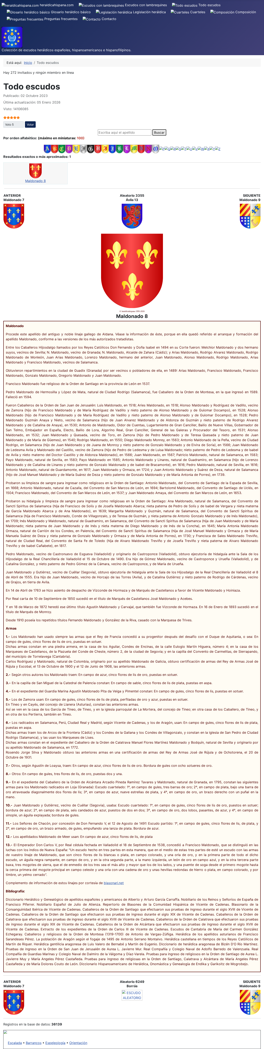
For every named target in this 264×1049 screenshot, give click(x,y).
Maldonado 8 (35, 181)
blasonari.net (114, 883)
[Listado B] (54, 149)
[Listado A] (47, 149)
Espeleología (55, 1043)
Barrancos (33, 1043)
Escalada (15, 1043)
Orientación (78, 1043)
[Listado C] (61, 149)
